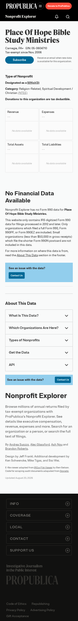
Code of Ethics (16, 604)
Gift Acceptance (17, 616)
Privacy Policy (15, 610)
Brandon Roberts (16, 448)
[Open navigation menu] (40, 6)
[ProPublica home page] (32, 580)
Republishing (40, 604)
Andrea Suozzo (19, 444)
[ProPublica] (21, 6)
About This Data (27, 255)
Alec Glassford (40, 444)
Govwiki (64, 470)
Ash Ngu (56, 444)
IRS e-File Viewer (43, 467)
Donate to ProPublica (59, 6)
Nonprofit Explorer (20, 16)
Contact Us (17, 275)
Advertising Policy (42, 610)
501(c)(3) (33, 83)
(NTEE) (23, 93)
